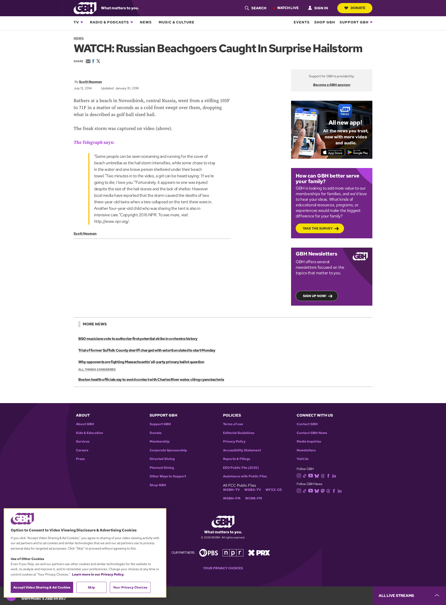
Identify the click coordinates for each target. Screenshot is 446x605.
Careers (82, 450)
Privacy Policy (234, 441)
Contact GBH (307, 424)
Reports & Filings (236, 459)
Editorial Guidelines (238, 433)
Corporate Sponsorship (168, 450)
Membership (160, 441)
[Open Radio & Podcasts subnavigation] (132, 22)
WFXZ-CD (274, 490)
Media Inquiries (309, 441)
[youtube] (310, 475)
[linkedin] (334, 475)
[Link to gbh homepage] (85, 7)
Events (302, 22)
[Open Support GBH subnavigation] (371, 22)
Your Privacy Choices (223, 568)
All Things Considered (97, 369)
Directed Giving (162, 459)
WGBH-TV (231, 490)
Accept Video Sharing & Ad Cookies (42, 587)
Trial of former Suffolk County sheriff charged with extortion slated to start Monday (146, 350)
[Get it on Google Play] (358, 152)
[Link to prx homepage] (259, 552)
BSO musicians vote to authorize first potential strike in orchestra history (137, 338)
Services (82, 441)
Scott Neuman (90, 82)
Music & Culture (176, 22)
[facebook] (328, 475)
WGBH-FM (231, 498)
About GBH (85, 424)
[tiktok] (305, 475)
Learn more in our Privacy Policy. (98, 574)
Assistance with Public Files (245, 476)
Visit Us (302, 459)
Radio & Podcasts (109, 22)
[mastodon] (323, 490)
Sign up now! (314, 296)
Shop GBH (324, 22)
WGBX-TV (252, 490)
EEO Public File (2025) (241, 468)
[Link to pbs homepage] (208, 552)
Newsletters (306, 450)
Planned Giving (162, 468)
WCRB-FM (253, 498)
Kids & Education (89, 433)
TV (76, 22)
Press (80, 459)
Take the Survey (318, 228)
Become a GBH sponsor (332, 85)
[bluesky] (317, 475)
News (146, 22)
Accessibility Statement (242, 450)
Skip (91, 587)
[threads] (323, 475)
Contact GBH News (312, 433)
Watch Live (288, 8)
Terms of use (233, 424)
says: (94, 143)
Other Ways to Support (168, 476)
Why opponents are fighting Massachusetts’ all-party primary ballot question (141, 361)
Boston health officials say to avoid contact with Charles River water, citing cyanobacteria (151, 379)
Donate (358, 8)
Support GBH (354, 22)
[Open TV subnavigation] (82, 22)
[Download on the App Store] (333, 152)
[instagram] (299, 475)
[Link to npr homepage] (233, 552)
